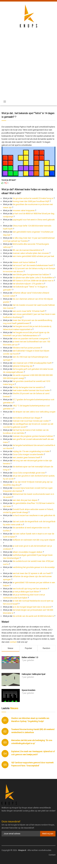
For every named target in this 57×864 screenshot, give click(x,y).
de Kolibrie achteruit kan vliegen (27, 418)
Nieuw (10, 648)
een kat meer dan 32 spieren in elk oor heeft (32, 573)
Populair (28, 648)
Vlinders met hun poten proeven (27, 348)
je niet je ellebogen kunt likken (26, 591)
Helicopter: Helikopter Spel (33, 674)
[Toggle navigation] (4, 101)
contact (13, 642)
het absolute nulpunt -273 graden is (28, 284)
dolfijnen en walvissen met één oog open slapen (34, 540)
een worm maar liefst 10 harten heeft (29, 311)
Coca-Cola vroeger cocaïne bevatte (28, 454)
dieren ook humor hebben (24, 262)
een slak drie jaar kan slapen (25, 500)
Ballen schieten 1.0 (30, 657)
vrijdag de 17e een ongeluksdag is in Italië (31, 451)
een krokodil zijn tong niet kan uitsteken (30, 588)
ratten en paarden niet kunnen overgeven (30, 338)
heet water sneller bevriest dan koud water (31, 390)
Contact (52, 855)
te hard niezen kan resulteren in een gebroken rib (34, 515)
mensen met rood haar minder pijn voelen (31, 421)
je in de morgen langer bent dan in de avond (32, 607)
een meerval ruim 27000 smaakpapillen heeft (32, 363)
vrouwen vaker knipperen (24, 210)
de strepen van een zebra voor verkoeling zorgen (34, 412)
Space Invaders (28, 690)
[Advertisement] (28, 60)
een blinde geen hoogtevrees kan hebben (31, 274)
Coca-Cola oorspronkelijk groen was (29, 473)
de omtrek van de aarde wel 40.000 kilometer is (33, 616)
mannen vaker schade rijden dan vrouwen (31, 253)
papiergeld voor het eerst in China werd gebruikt (34, 219)
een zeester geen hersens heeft (26, 457)
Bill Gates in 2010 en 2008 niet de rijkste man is (33, 280)
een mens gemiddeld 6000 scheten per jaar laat (33, 256)
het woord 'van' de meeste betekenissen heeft (33, 265)
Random (46, 648)
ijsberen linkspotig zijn (23, 366)
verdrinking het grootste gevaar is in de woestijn (34, 567)
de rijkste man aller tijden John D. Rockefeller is (33, 277)
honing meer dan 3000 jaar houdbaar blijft (31, 201)
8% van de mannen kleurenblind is (27, 250)
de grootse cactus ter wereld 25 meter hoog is (33, 198)
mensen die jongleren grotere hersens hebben (33, 436)
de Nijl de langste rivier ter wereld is (28, 387)
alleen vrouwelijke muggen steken (27, 552)
